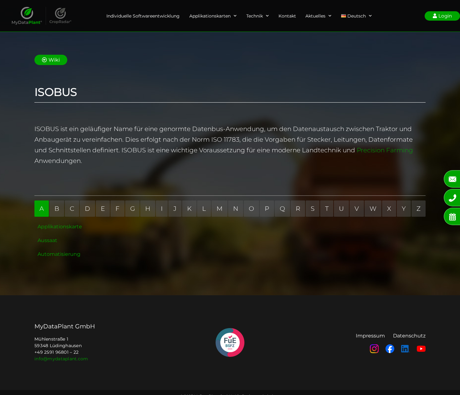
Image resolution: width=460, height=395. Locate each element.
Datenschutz (409, 336)
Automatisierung (59, 254)
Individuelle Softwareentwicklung (143, 16)
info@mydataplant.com (61, 359)
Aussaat (47, 240)
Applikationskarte (60, 227)
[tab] (41, 208)
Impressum (370, 336)
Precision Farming (385, 150)
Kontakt (287, 16)
